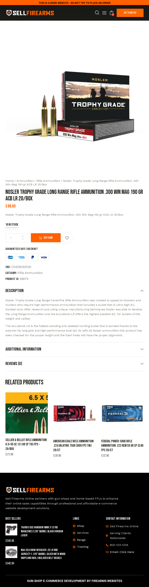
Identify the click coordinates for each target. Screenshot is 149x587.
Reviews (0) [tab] (13, 363)
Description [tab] (14, 290)
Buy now (48, 238)
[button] (104, 13)
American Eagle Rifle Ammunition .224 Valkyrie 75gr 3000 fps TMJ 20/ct (73, 445)
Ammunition (25, 181)
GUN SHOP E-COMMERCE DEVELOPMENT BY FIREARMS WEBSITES (74, 580)
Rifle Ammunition (48, 181)
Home (9, 181)
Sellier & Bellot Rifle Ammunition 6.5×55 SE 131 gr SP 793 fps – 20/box (26, 444)
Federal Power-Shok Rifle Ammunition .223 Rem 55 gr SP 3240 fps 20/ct (122, 445)
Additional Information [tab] (23, 349)
